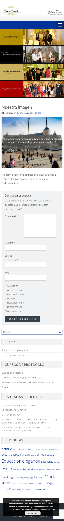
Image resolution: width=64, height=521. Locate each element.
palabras (30, 483)
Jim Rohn (19, 478)
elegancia (31, 461)
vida (22, 490)
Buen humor (41, 450)
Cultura (50, 454)
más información (48, 510)
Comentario (12, 216)
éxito (42, 489)
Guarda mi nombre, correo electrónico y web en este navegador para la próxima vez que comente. (16, 298)
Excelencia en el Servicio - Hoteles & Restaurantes (28, 382)
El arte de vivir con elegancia (16, 354)
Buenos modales (52, 450)
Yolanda (37, 112)
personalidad (38, 483)
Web (7, 272)
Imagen (11, 477)
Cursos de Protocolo (12, 372)
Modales (6, 483)
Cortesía (41, 454)
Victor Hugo (16, 490)
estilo (7, 469)
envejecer (57, 462)
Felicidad (28, 469)
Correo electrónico (11, 257)
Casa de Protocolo (43, 516)
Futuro (36, 470)
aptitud (15, 450)
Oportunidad (21, 483)
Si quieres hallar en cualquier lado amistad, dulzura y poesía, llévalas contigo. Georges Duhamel (29, 421)
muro (14, 483)
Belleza (31, 449)
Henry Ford (50, 470)
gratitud (42, 470)
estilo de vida (17, 470)
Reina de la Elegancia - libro (16, 350)
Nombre (10, 242)
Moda (50, 476)
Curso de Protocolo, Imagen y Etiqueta (22, 377)
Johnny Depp (28, 478)
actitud (7, 449)
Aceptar (32, 513)
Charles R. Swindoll (12, 414)
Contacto (6, 387)
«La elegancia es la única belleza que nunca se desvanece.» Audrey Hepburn (26, 429)
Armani (23, 449)
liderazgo (39, 477)
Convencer (32, 455)
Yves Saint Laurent (32, 490)
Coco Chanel (9, 454)
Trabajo (48, 483)
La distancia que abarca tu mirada (19, 404)
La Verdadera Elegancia (14, 409)
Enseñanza (47, 461)
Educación (11, 461)
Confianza (22, 454)
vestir (6, 489)
